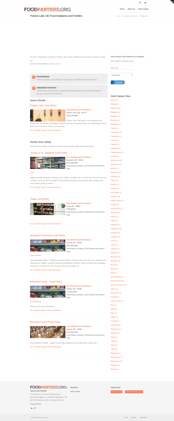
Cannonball (116, 132)
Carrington (116, 136)
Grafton (115, 205)
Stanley (115, 333)
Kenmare (115, 233)
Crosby (115, 156)
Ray (113, 305)
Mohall (114, 269)
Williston (115, 365)
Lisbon (114, 245)
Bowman (115, 120)
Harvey (115, 217)
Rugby (114, 317)
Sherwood (116, 325)
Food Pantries (47, 10)
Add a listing (143, 9)
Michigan (115, 261)
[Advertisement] (87, 34)
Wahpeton (116, 353)
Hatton (114, 221)
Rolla (114, 309)
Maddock (115, 249)
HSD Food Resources (134, 392)
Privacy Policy (35, 404)
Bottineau (115, 112)
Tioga (114, 341)
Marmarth (116, 257)
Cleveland (116, 148)
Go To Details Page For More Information (45, 130)
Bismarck (115, 108)
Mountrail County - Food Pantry (46, 281)
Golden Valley (117, 201)
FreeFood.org (116, 392)
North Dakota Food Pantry (130, 16)
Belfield (115, 104)
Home (122, 9)
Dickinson (116, 172)
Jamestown (116, 229)
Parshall (115, 297)
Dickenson (116, 164)
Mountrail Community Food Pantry (47, 235)
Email (32, 173)
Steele (114, 337)
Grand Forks (117, 209)
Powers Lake (117, 301)
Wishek (115, 369)
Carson (115, 140)
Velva (114, 349)
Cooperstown (117, 152)
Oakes (114, 289)
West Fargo (116, 361)
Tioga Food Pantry (39, 199)
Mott (114, 273)
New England (117, 277)
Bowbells (115, 116)
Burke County (55, 64)
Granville (115, 213)
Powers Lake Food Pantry (43, 105)
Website (38, 255)
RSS (31, 408)
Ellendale (115, 176)
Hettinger (115, 225)
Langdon (115, 237)
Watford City (117, 357)
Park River (116, 293)
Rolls (114, 313)
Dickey (115, 168)
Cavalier (115, 144)
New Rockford (117, 281)
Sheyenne (116, 329)
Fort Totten (116, 192)
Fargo (114, 180)
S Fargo (115, 321)
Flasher (115, 184)
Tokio (114, 345)
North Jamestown (118, 285)
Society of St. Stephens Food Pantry (48, 152)
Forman (115, 188)
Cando (114, 128)
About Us (131, 9)
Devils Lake (116, 160)
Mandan (115, 253)
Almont (115, 100)
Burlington (116, 124)
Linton (114, 241)
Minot (114, 265)
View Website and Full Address (78, 110)
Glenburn (115, 196)
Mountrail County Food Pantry (45, 322)
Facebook (34, 408)
